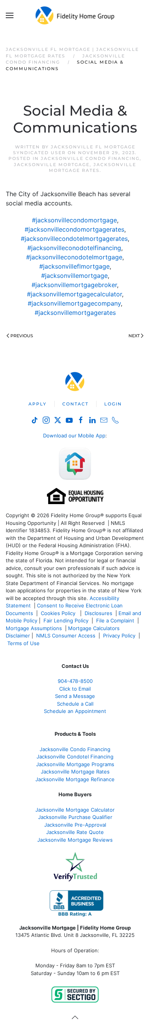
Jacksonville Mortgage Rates (93, 167)
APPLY (37, 404)
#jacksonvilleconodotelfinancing (74, 248)
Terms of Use (24, 643)
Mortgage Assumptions (34, 628)
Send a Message (75, 696)
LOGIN (113, 404)
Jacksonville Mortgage (52, 164)
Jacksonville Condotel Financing (75, 756)
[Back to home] (75, 15)
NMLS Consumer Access (65, 635)
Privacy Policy (119, 635)
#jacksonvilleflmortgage (74, 266)
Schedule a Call (75, 704)
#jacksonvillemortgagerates (75, 312)
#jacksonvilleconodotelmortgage (74, 257)
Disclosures (98, 613)
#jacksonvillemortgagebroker (74, 285)
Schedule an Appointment (75, 711)
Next (134, 335)
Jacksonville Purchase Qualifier (75, 817)
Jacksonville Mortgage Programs (75, 764)
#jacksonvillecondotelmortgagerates (74, 238)
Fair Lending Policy (65, 620)
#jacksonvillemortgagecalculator (74, 294)
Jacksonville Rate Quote (75, 832)
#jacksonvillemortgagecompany (74, 303)
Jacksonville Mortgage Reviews (75, 840)
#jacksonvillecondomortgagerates (74, 229)
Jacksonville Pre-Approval (75, 825)
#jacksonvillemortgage (74, 275)
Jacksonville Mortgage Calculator (75, 810)
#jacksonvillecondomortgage (74, 220)
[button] (9, 15)
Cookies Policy (59, 613)
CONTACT (75, 404)
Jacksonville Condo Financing (90, 158)
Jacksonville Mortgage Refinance (75, 779)
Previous (21, 335)
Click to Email (75, 689)
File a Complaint (116, 620)
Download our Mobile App (74, 435)
